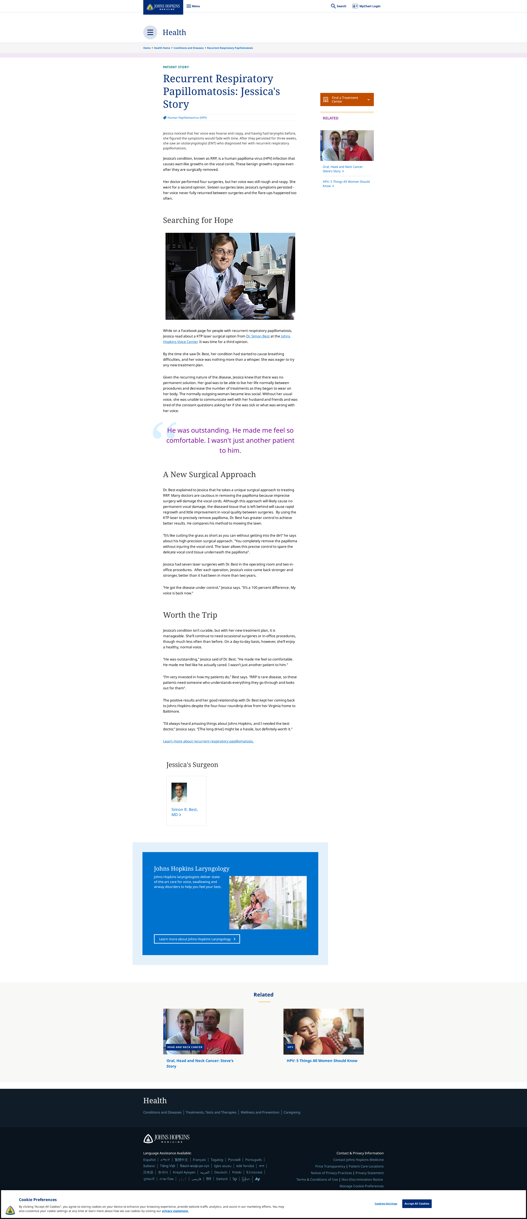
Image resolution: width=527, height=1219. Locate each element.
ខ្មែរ (235, 1179)
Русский (234, 1159)
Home (146, 48)
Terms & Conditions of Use (317, 1179)
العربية (204, 1172)
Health (174, 32)
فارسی (196, 1179)
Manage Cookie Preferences (362, 1186)
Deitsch (222, 1179)
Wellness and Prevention (260, 1112)
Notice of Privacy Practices (331, 1173)
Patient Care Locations (366, 1166)
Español (149, 1159)
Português (253, 1159)
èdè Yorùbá (245, 1166)
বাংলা (261, 1166)
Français (199, 1159)
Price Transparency (330, 1166)
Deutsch (220, 1172)
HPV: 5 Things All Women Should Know (346, 183)
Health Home (162, 48)
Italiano (149, 1166)
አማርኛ (165, 1159)
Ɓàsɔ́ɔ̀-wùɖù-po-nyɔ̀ (194, 1165)
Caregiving (292, 1112)
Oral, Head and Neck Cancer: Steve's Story (343, 169)
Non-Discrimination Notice (362, 1179)
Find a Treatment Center (345, 99)
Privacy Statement (370, 1173)
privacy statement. (175, 1211)
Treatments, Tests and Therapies (211, 1112)
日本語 (148, 1172)
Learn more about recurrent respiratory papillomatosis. (208, 741)
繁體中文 (181, 1159)
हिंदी (208, 1178)
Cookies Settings (386, 1203)
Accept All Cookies (417, 1203)
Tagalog (217, 1159)
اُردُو (182, 1179)
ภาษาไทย (167, 1179)
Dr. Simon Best (258, 336)
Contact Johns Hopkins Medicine (358, 1159)
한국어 (163, 1172)
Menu (193, 8)
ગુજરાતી (149, 1179)
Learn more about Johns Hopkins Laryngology (195, 939)
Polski (236, 1172)
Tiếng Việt (167, 1165)
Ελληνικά (254, 1172)
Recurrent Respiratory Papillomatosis (230, 48)
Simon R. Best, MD (184, 812)
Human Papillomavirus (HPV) (187, 117)
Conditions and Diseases (189, 48)
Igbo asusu (222, 1166)
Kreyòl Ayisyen (184, 1172)
